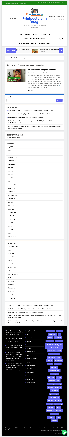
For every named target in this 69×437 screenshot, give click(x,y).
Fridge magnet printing (54, 370)
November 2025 (12, 157)
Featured (10, 264)
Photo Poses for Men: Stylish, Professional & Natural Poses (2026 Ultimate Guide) (31, 110)
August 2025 (11, 164)
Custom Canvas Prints (54, 354)
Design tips (49, 360)
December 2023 (12, 212)
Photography (11, 288)
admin (30, 73)
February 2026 (11, 154)
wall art (58, 417)
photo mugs (50, 404)
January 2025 (11, 188)
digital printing (58, 360)
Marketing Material (37, 39)
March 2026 (11, 150)
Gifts (26, 39)
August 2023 (11, 219)
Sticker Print (11, 295)
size (57, 414)
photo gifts (50, 400)
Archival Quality (52, 334)
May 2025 (10, 174)
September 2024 (12, 195)
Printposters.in (50, 410)
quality (52, 414)
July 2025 (10, 167)
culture (59, 350)
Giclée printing (51, 377)
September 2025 (12, 160)
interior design (51, 384)
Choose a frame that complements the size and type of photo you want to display (54, 346)
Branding (50, 337)
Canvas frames (58, 337)
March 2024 (11, 205)
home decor (52, 380)
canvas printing (50, 341)
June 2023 (10, 223)
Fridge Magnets (44, 43)
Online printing (54, 390)
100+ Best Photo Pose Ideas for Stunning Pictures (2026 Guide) (48, 3)
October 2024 (11, 192)
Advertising (59, 331)
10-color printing (50, 331)
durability (50, 364)
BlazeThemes (9, 429)
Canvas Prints (30, 34)
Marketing (50, 387)
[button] (64, 432)
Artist (9, 250)
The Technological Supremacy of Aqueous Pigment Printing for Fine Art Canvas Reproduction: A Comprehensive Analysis (14, 367)
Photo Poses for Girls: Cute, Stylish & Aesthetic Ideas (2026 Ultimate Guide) (29, 114)
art (59, 334)
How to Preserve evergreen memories (42, 70)
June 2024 (10, 202)
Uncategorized (12, 298)
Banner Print (11, 253)
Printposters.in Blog (34, 20)
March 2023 (11, 233)
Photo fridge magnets (54, 397)
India (58, 380)
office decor (58, 387)
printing (58, 407)
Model (9, 277)
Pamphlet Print (12, 281)
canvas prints (59, 341)
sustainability (51, 417)
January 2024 (11, 209)
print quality (59, 410)
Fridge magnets (54, 374)
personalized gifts (54, 394)
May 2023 (10, 226)
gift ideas (59, 377)
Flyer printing (54, 367)
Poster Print (11, 291)
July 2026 (10, 147)
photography (58, 400)
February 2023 (11, 236)
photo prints (51, 407)
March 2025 (11, 181)
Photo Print (44, 34)
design (59, 357)
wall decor (54, 420)
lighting (59, 384)
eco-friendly (58, 364)
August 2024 (11, 198)
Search (8, 97)
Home (21, 34)
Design (10, 260)
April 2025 (10, 178)
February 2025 (11, 185)
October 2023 (11, 216)
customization (51, 357)
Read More (30, 90)
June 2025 (10, 171)
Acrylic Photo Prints (26, 43)
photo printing (58, 404)
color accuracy (51, 350)
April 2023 (10, 230)
